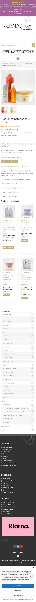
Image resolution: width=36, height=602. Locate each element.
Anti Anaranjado (8, 372)
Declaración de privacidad (20, 599)
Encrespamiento (8, 375)
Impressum (30, 599)
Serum (5, 397)
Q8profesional (6, 426)
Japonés (5, 328)
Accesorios (7, 405)
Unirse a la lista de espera (9, 161)
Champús (5, 386)
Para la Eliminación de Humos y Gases (17, 408)
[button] (33, 568)
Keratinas (6, 339)
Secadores (6, 422)
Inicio (2, 63)
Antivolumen (7, 321)
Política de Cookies (8, 599)
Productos (23, 63)
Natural (5, 332)
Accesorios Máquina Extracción (14, 411)
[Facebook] (14, 546)
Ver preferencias (18, 595)
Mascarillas (6, 390)
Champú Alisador (8, 343)
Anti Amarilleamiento (9, 368)
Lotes (6, 63)
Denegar (18, 590)
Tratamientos (31, 63)
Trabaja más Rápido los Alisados (12, 415)
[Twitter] (18, 546)
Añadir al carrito (8, 247)
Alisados (7, 325)
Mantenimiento (14, 63)
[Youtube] (21, 546)
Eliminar (6, 365)
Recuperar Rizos (8, 361)
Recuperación (8, 350)
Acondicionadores (8, 393)
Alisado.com (5, 430)
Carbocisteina (7, 336)
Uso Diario (6, 318)
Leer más (24, 240)
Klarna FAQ (5, 540)
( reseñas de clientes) (14, 126)
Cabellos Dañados (8, 357)
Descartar (18, 13)
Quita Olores (7, 379)
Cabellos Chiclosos (9, 354)
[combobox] (16, 45)
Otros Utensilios (8, 418)
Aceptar (18, 586)
